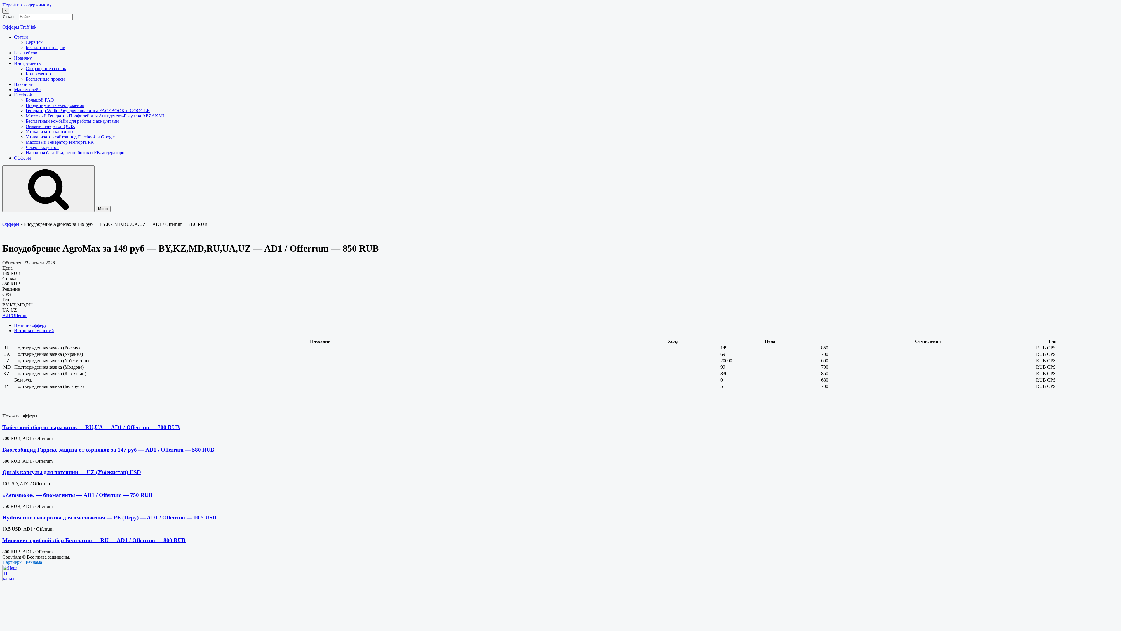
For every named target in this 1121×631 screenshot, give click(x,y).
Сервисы (34, 42)
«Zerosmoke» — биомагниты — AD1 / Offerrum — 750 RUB (77, 495)
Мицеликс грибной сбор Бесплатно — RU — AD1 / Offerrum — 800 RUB (94, 540)
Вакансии (24, 84)
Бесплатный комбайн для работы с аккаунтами (72, 121)
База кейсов (25, 52)
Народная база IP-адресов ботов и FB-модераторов (76, 152)
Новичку (23, 58)
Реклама (34, 562)
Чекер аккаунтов (42, 147)
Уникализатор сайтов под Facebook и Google (70, 136)
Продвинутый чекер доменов (55, 105)
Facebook (23, 94)
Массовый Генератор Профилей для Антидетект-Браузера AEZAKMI (95, 115)
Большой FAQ (40, 100)
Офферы (22, 157)
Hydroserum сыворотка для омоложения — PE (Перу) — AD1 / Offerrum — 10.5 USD (109, 517)
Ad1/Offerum (14, 315)
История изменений (34, 330)
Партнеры (12, 562)
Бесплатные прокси (45, 79)
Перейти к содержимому (27, 4)
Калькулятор (38, 73)
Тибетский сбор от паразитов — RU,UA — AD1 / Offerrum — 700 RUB (91, 427)
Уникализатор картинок (50, 131)
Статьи (21, 36)
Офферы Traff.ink (19, 27)
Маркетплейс (27, 89)
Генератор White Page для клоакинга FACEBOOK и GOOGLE (88, 110)
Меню (103, 209)
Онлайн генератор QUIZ (50, 126)
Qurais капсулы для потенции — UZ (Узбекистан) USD (71, 472)
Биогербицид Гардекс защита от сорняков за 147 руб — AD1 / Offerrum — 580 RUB (108, 450)
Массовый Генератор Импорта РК (60, 142)
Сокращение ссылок (46, 68)
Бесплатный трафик (45, 47)
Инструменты (28, 63)
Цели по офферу (30, 325)
